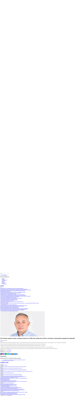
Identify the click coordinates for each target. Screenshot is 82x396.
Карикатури (4, 282)
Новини (3, 279)
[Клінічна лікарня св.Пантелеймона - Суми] (41, 6)
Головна (3, 278)
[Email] (13, 354)
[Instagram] (2, 354)
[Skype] (10, 354)
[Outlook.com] (16, 354)
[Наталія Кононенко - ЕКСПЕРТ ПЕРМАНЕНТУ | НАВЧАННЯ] (41, 26)
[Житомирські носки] (41, 19)
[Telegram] (8, 354)
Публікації (3, 280)
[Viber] (11, 354)
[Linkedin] (5, 354)
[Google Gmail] (17, 354)
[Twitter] (4, 354)
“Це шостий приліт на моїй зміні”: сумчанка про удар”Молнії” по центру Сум (14, 359)
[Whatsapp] (7, 354)
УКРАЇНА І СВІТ (4, 362)
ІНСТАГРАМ (9, 351)
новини (2, 285)
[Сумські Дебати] (3, 275)
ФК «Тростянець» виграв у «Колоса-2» (8, 360)
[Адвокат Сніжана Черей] (41, 13)
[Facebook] (1, 354)
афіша (3, 281)
